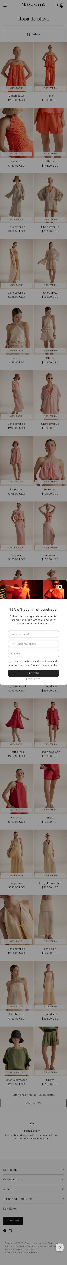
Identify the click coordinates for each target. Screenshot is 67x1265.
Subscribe (33, 673)
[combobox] (12, 643)
